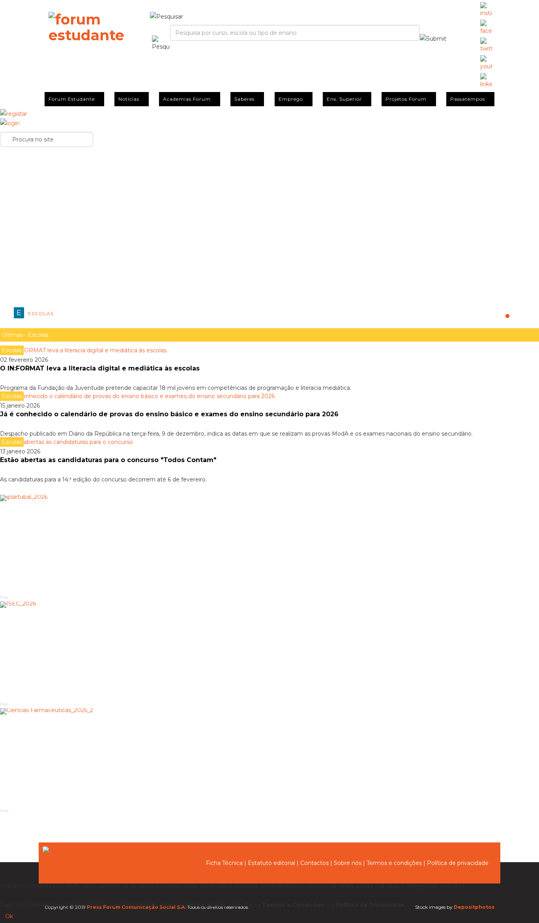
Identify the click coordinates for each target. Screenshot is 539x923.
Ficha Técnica (224, 863)
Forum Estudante (72, 99)
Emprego (291, 99)
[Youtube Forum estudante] (486, 63)
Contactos (314, 863)
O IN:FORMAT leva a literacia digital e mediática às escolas (100, 368)
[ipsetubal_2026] (269, 544)
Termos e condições (394, 863)
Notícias (128, 99)
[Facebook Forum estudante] (486, 28)
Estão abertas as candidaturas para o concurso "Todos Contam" (108, 460)
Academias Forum (187, 99)
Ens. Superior (344, 99)
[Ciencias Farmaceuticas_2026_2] (269, 757)
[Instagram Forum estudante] (486, 10)
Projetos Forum (406, 99)
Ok (9, 916)
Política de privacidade (457, 863)
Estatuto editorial (271, 863)
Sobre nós (347, 863)
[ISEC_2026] (269, 651)
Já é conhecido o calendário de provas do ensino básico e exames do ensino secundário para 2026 (169, 414)
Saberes (244, 99)
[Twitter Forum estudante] (486, 45)
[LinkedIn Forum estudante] (486, 81)
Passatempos (467, 99)
